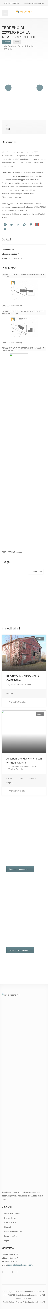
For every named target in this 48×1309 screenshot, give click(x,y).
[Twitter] (11, 224)
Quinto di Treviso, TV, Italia (19, 684)
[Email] (5, 229)
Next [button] (39, 88)
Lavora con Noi (10, 1236)
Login (6, 1241)
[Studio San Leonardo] (24, 11)
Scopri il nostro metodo (18, 950)
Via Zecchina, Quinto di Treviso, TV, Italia (19, 47)
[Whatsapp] (24, 224)
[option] (24, 88)
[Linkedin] (18, 224)
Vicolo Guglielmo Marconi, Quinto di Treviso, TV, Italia (23, 767)
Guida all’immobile (11, 1213)
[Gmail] (37, 224)
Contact (7, 1227)
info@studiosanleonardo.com (20, 1265)
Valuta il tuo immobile (13, 1231)
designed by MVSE (37, 1302)
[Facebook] (5, 224)
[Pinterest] (31, 224)
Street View (37, 572)
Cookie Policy (10, 1222)
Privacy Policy (10, 1218)
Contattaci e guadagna (18, 869)
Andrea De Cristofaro (17, 702)
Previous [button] (8, 88)
